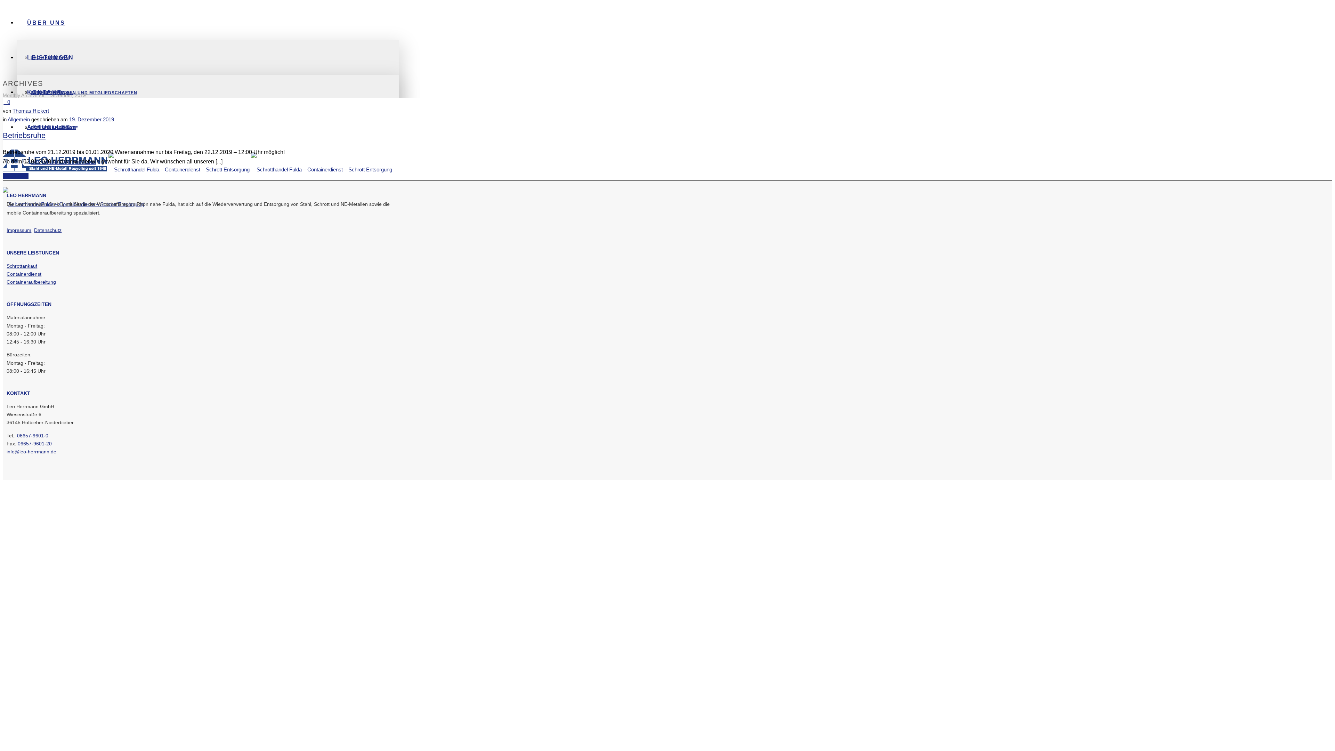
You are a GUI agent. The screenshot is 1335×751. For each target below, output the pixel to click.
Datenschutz (48, 230)
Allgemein (19, 119)
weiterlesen (16, 176)
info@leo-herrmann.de (31, 451)
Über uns (46, 23)
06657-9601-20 (35, 443)
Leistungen (50, 57)
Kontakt (44, 92)
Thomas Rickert (31, 111)
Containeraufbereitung (31, 282)
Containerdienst (24, 274)
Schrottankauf (22, 266)
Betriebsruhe (24, 135)
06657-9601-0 (32, 435)
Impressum (19, 230)
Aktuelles (49, 127)
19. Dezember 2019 (91, 119)
